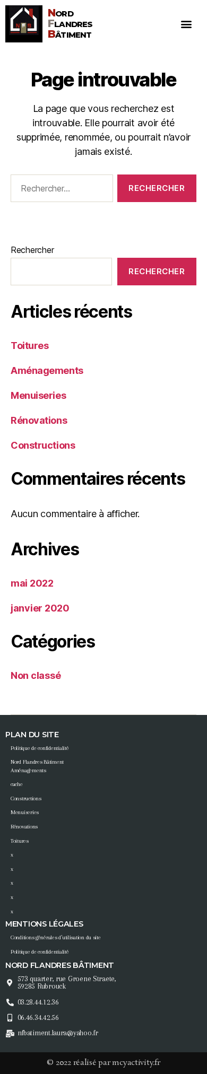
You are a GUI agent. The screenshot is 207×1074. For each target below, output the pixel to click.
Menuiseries (38, 395)
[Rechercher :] (59, 190)
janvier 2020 (40, 608)
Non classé (36, 675)
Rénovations (39, 420)
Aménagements (47, 370)
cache (17, 784)
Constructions (43, 445)
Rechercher (32, 250)
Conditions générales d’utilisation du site (56, 937)
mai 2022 (32, 583)
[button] (186, 24)
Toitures (29, 345)
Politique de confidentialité (39, 748)
